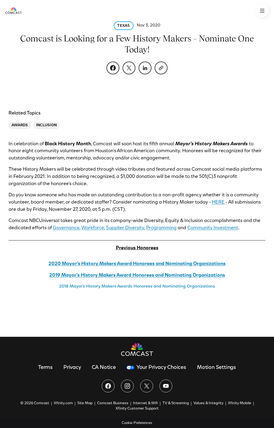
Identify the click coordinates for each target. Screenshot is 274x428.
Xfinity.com (63, 403)
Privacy (72, 367)
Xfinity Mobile (239, 403)
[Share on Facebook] (112, 68)
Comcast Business (112, 403)
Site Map (85, 403)
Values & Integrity (208, 403)
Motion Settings (216, 367)
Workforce (92, 228)
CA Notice (104, 367)
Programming (161, 228)
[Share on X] (129, 68)
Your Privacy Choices (161, 367)
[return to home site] (13, 10)
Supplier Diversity (125, 228)
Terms (45, 367)
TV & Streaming (175, 403)
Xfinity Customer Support (137, 409)
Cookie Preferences (137, 423)
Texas (123, 26)
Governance (66, 228)
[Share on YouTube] (165, 386)
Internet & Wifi (145, 403)
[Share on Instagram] (127, 386)
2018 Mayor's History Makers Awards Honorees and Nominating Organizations (137, 286)
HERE (218, 202)
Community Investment (212, 228)
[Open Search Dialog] (262, 10)
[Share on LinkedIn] (145, 68)
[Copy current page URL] (161, 68)
